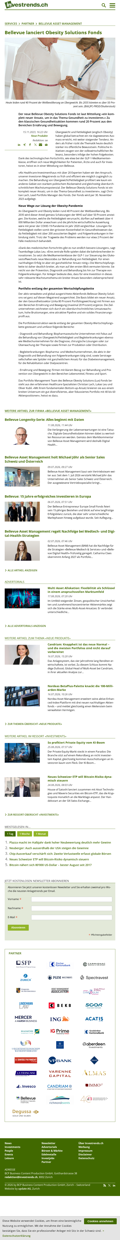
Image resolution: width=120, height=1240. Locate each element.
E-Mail (13, 917)
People (9, 1150)
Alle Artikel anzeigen (22, 570)
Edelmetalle (49, 1154)
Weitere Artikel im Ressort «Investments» (35, 736)
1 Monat (41, 834)
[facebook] (28, 146)
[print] (45, 146)
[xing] (23, 146)
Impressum (85, 1150)
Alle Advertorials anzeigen (27, 626)
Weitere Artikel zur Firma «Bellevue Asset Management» (48, 411)
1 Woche (25, 834)
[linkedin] (17, 146)
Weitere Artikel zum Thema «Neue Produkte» (38, 638)
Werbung (84, 1147)
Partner (28, 23)
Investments (12, 1147)
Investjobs (48, 1158)
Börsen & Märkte (52, 1150)
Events (9, 1154)
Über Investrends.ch (90, 1143)
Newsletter (48, 1143)
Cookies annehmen (100, 1221)
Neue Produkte (39, 136)
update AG (24, 1188)
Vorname (14, 899)
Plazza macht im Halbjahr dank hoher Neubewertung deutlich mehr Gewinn (60, 842)
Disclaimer (85, 1154)
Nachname (15, 908)
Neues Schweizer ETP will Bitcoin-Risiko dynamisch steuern (49, 859)
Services (11, 23)
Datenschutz (86, 1158)
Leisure (9, 1158)
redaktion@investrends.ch (21, 1177)
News (8, 1143)
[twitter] (34, 146)
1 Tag (10, 834)
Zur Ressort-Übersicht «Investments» (33, 814)
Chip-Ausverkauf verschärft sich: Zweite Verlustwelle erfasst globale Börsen (60, 854)
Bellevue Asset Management (60, 23)
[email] (39, 146)
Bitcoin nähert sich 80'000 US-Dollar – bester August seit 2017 (50, 865)
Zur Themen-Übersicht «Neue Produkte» (35, 724)
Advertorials (14, 582)
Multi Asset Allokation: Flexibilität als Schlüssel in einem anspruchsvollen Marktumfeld (81, 590)
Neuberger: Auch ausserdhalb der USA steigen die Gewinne (49, 848)
